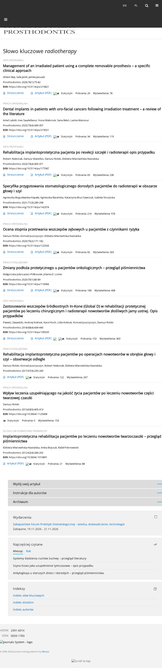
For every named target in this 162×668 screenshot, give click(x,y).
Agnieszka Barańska (51, 197)
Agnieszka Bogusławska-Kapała (21, 197)
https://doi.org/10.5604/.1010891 (28, 457)
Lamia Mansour (80, 120)
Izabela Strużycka (104, 197)
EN (125, 5)
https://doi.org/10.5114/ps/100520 (29, 332)
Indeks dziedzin (23, 602)
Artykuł (43, 93)
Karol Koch (49, 322)
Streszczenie (15, 93)
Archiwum (20, 502)
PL (136, 5)
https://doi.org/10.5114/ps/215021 (29, 130)
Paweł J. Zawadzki (13, 322)
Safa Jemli (21, 77)
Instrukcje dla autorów (29, 493)
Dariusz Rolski (53, 158)
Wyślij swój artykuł (26, 484)
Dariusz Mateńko (34, 158)
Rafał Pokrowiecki (68, 447)
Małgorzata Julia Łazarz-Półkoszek (22, 274)
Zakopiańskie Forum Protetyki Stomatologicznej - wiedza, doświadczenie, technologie (69, 524)
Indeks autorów (23, 609)
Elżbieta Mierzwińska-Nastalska (80, 158)
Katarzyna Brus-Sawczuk (79, 197)
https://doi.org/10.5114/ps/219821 (29, 86)
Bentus (45, 651)
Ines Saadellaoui (27, 120)
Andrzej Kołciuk (33, 322)
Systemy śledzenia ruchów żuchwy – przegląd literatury (49, 558)
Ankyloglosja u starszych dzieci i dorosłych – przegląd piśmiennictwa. (59, 573)
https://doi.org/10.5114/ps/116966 (29, 284)
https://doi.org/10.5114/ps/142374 (29, 207)
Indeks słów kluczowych (28, 595)
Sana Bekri (63, 120)
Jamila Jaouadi (37, 77)
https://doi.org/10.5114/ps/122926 (29, 245)
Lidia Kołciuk (64, 322)
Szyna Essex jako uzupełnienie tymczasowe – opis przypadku (53, 566)
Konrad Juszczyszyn (31, 236)
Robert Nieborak (13, 158)
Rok (28, 551)
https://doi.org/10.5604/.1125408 (28, 414)
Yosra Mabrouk (47, 120)
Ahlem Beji (9, 77)
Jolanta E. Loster (52, 274)
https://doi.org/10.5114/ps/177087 (29, 168)
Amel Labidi (10, 120)
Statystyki (67, 93)
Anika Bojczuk (49, 447)
